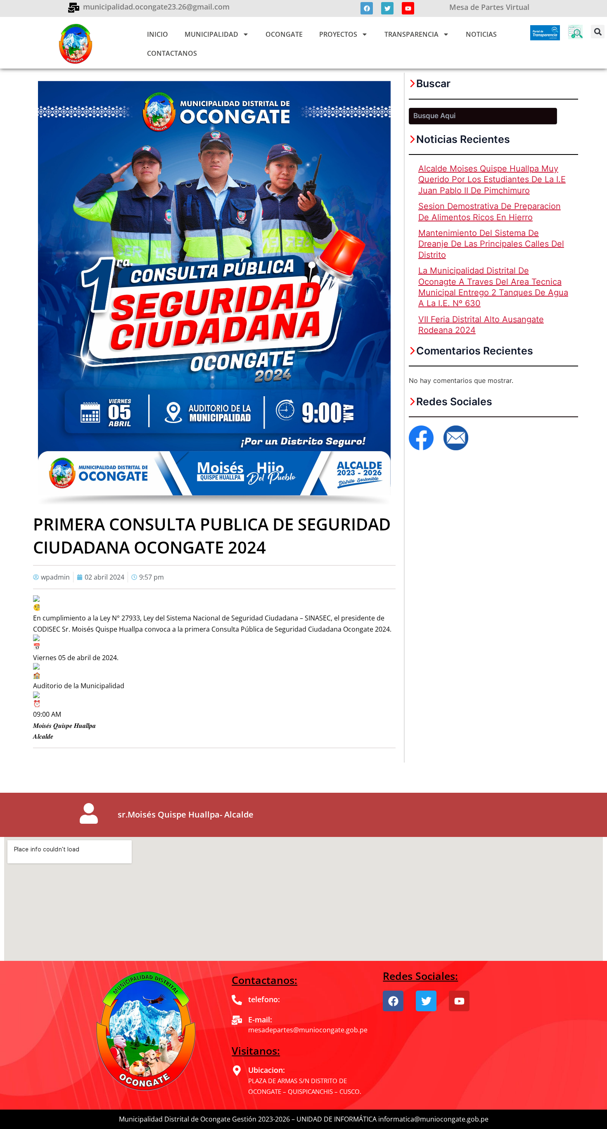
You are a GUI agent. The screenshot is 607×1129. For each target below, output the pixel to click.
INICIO (157, 34)
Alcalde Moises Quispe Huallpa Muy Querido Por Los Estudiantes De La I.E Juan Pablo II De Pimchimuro (492, 179)
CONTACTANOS (172, 53)
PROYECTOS (338, 34)
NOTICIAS (481, 34)
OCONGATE (284, 34)
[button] (598, 31)
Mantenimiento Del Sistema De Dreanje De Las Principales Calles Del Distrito (491, 244)
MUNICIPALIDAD (211, 34)
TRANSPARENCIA (411, 34)
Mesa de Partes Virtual (489, 7)
